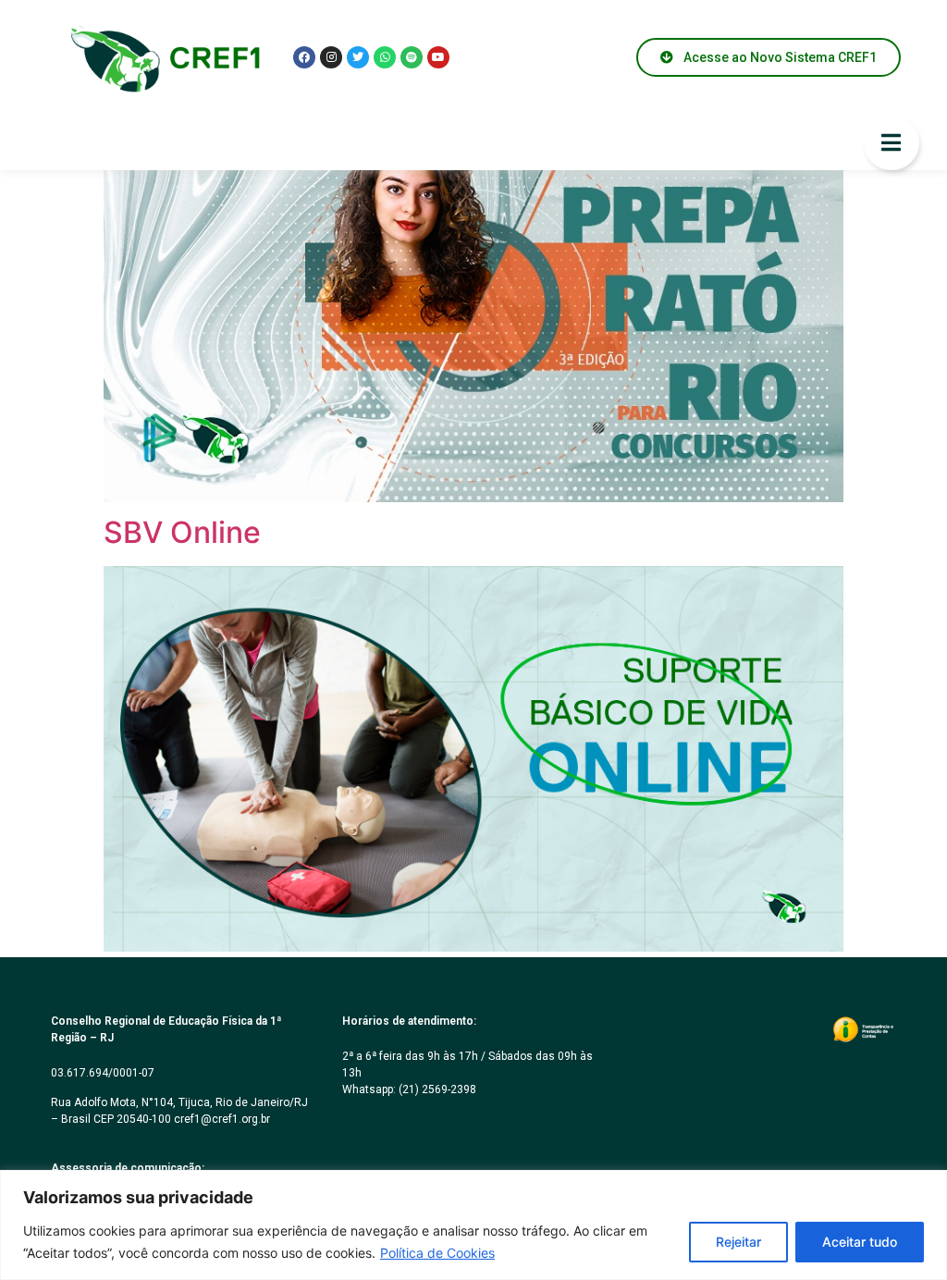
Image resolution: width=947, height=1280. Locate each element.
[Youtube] (438, 57)
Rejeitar (738, 1241)
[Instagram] (331, 57)
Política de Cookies (437, 1253)
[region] (473, 1225)
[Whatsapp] (385, 57)
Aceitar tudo (859, 1241)
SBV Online (182, 532)
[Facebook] (304, 57)
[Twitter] (358, 57)
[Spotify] (411, 57)
